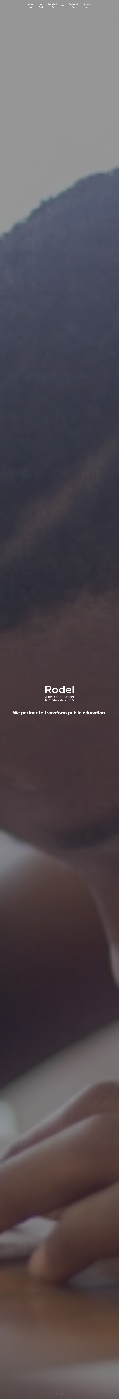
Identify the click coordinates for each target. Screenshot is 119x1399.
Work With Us (52, 5)
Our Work (41, 5)
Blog (62, 6)
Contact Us (87, 5)
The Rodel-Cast (73, 5)
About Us (31, 5)
